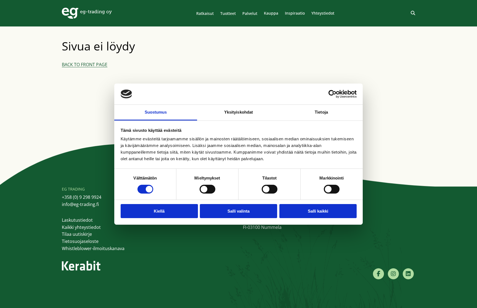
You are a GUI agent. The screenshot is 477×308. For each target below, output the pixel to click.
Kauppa (271, 13)
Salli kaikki (318, 211)
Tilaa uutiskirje (77, 234)
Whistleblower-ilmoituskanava (93, 248)
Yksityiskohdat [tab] (238, 112)
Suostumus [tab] (156, 112)
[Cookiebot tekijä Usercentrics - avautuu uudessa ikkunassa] (332, 94)
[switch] (207, 189)
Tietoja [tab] (321, 112)
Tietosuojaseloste (80, 241)
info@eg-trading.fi (80, 204)
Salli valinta (238, 211)
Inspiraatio (295, 13)
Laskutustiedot (77, 220)
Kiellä (159, 211)
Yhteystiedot (322, 13)
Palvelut (249, 13)
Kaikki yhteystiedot (81, 227)
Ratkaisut (205, 13)
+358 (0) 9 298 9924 (81, 197)
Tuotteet (228, 13)
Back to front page (84, 64)
